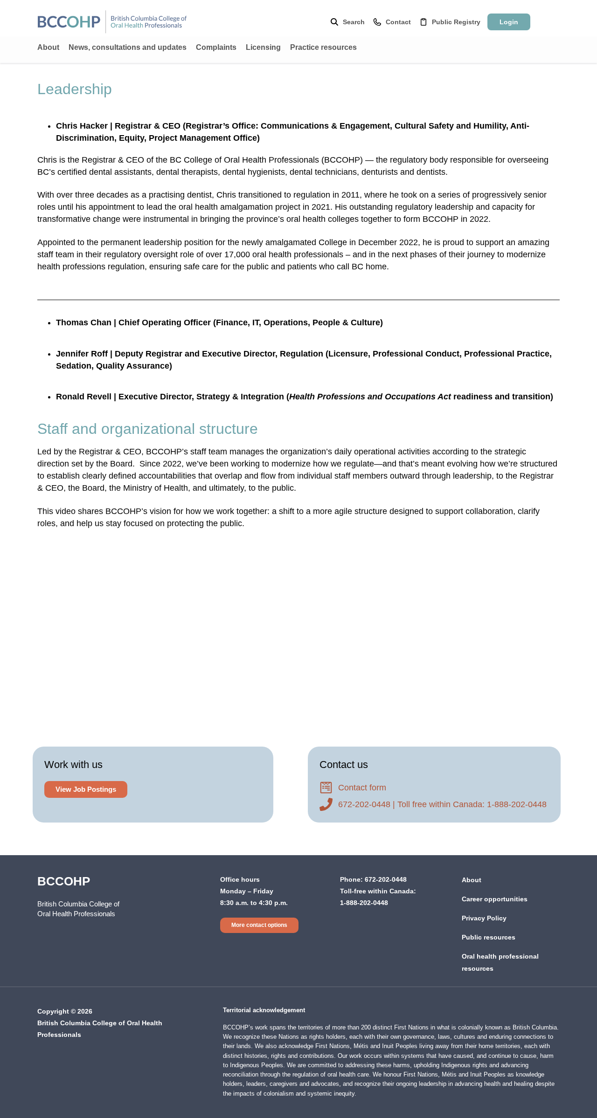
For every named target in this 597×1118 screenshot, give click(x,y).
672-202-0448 (386, 879)
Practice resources (323, 47)
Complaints (216, 47)
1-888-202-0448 (364, 902)
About (48, 47)
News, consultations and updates (128, 47)
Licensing (263, 47)
